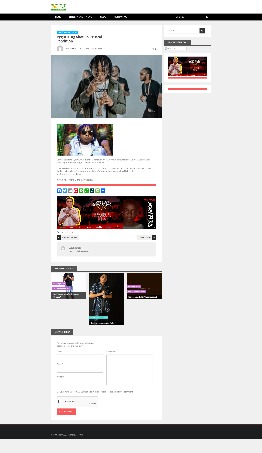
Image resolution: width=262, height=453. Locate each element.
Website (60, 377)
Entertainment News (80, 17)
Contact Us (120, 17)
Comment (111, 352)
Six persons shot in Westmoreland (142, 297)
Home (58, 17)
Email (60, 364)
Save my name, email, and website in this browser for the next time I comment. (96, 392)
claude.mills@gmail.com (79, 251)
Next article (145, 237)
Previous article (69, 237)
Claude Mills (71, 49)
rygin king (68, 232)
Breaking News (59, 284)
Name (60, 352)
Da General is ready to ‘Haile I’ (103, 323)
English (172, 48)
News (103, 17)
